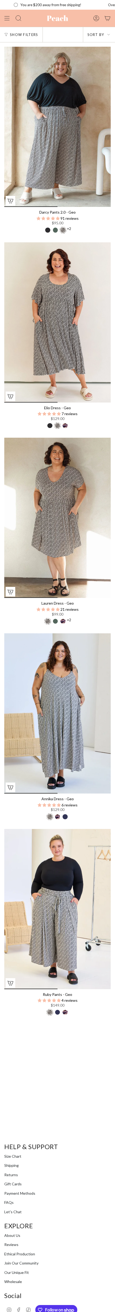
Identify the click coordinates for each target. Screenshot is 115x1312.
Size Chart (12, 1156)
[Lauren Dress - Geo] (57, 518)
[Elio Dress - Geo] (57, 322)
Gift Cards (13, 1184)
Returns (11, 1174)
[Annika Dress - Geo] (57, 713)
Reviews (11, 1244)
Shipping (11, 1165)
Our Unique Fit (16, 1272)
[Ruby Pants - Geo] (57, 909)
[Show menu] (7, 18)
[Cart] (107, 18)
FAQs (9, 1202)
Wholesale (13, 1281)
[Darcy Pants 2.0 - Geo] (57, 127)
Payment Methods (19, 1193)
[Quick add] (10, 201)
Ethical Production (19, 1254)
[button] (48, 218)
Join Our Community (21, 1263)
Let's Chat (13, 1211)
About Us (12, 1235)
